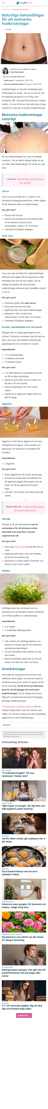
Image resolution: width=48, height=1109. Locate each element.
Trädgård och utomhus (12, 934)
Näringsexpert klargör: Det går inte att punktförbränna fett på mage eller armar (24, 972)
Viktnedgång (7, 967)
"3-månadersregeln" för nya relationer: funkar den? (18, 774)
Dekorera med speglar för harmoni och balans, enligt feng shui (24, 906)
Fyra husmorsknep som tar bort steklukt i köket (19, 873)
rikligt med (19, 547)
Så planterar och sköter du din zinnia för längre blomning (22, 938)
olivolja (29, 547)
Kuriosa (5, 836)
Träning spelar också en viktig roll (18, 706)
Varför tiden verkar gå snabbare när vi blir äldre (23, 840)
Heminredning (8, 902)
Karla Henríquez (17, 72)
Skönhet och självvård (20, 9)
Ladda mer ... (24, 1015)
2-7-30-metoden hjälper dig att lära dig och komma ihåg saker (22, 1007)
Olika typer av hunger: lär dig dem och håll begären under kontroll (23, 807)
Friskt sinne (7, 803)
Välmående (6, 9)
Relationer (6, 770)
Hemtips (5, 869)
